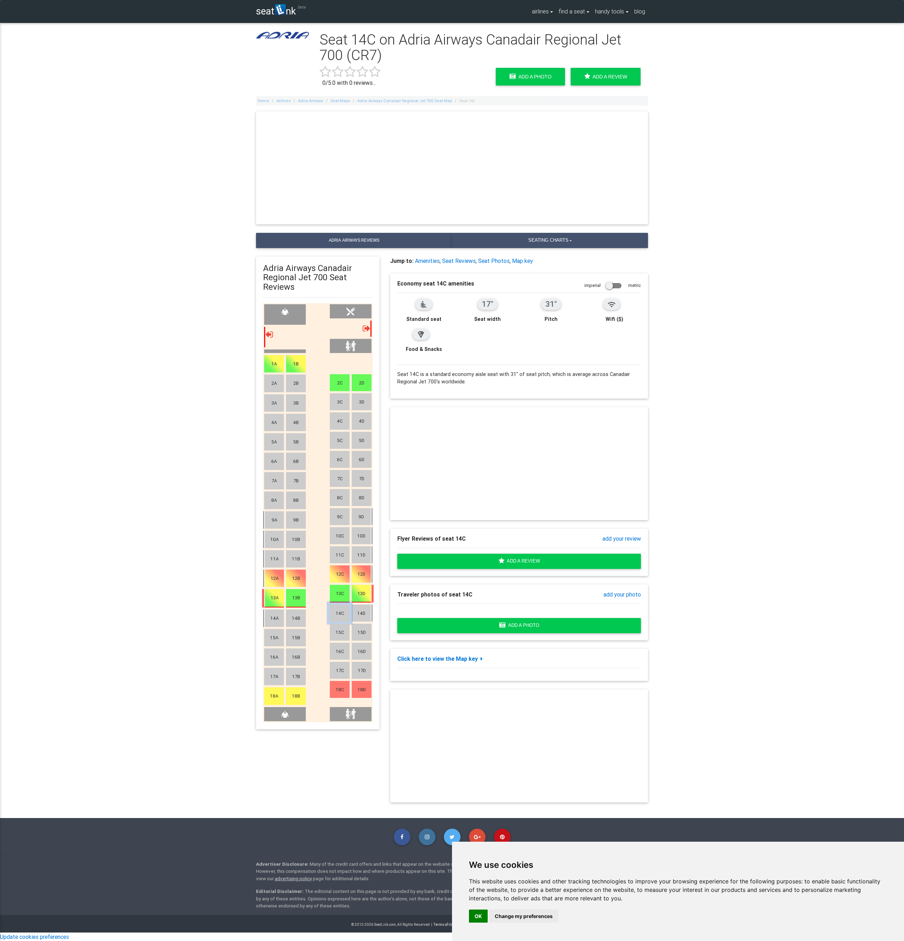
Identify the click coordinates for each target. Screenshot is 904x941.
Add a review (522, 561)
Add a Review (608, 77)
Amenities (427, 260)
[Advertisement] (452, 167)
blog (639, 11)
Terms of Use (444, 924)
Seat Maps (340, 100)
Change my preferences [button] (524, 916)
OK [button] (478, 916)
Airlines (283, 100)
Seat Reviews (459, 260)
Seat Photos (494, 260)
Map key (522, 260)
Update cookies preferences (34, 936)
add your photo (622, 594)
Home (263, 100)
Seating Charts (548, 240)
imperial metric (612, 285)
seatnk (276, 11)
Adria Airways (310, 100)
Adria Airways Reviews (354, 240)
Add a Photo (534, 77)
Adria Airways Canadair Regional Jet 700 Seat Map (404, 100)
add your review (621, 538)
